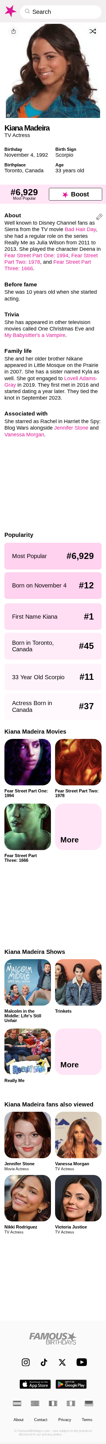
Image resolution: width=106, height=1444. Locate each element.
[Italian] (71, 1403)
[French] (53, 1403)
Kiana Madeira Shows (34, 952)
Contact (40, 1420)
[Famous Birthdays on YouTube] (80, 1362)
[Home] (53, 1338)
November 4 (18, 155)
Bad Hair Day (80, 229)
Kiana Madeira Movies (35, 731)
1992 (42, 155)
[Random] (92, 31)
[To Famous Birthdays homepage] (10, 11)
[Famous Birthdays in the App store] (35, 1384)
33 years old (69, 170)
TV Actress (17, 135)
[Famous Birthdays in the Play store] (71, 1384)
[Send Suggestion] (99, 218)
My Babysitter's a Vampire (34, 335)
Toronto (13, 170)
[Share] (13, 31)
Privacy (64, 1420)
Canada (34, 170)
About (19, 1420)
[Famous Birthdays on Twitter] (59, 1362)
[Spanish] (17, 1403)
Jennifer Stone (71, 428)
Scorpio (64, 155)
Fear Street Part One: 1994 (36, 255)
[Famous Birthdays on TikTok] (41, 1362)
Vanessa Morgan (24, 434)
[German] (89, 1403)
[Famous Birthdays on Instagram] (23, 1362)
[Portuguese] (35, 1403)
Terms (87, 1420)
